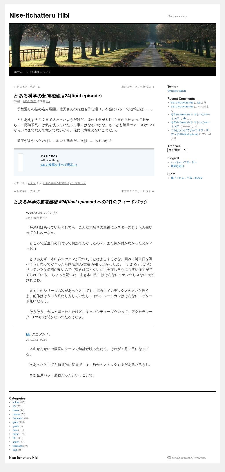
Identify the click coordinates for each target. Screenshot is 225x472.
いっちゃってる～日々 (184, 162)
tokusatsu (18, 445)
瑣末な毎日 (177, 166)
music (16, 434)
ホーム (18, 71)
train (15, 449)
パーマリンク (78, 183)
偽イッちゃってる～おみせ (187, 178)
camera (16, 414)
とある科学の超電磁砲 (56, 183)
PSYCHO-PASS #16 (182, 102)
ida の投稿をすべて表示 (59, 164)
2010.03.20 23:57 (36, 218)
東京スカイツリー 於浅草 (137, 86)
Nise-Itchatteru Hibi (39, 15)
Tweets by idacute (176, 90)
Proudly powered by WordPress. (189, 457)
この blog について (39, 71)
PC (14, 437)
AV (14, 406)
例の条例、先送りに (27, 86)
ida (48, 101)
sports (16, 441)
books (16, 410)
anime (32, 183)
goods (16, 426)
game (15, 422)
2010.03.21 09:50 (36, 339)
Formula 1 (18, 418)
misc (15, 430)
